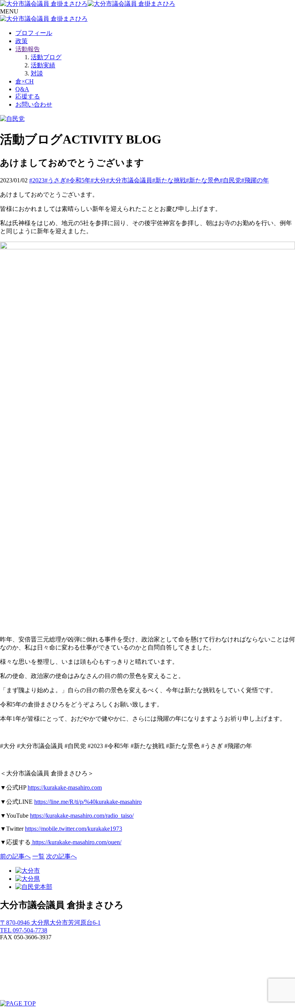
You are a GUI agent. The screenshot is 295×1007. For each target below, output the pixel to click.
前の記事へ (15, 856)
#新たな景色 (203, 180)
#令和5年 (78, 180)
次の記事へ (61, 856)
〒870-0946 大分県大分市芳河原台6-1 (50, 922)
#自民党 (230, 180)
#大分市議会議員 (129, 180)
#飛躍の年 (255, 180)
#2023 (37, 180)
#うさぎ (55, 180)
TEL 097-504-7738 (23, 930)
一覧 (38, 856)
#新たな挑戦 (169, 180)
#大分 (98, 180)
